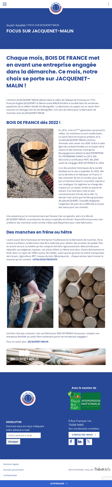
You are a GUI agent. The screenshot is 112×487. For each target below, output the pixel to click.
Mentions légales (11, 464)
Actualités (21, 25)
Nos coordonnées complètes (84, 428)
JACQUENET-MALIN (38, 341)
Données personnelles (13, 469)
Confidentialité (10, 475)
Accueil (10, 25)
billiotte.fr (102, 470)
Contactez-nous (82, 434)
